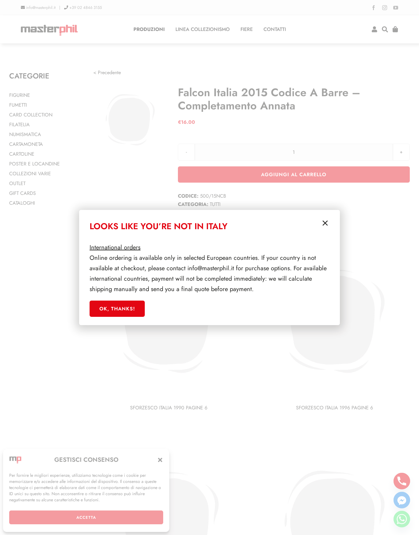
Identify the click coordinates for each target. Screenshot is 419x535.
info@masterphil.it (210, 268)
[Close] (325, 223)
